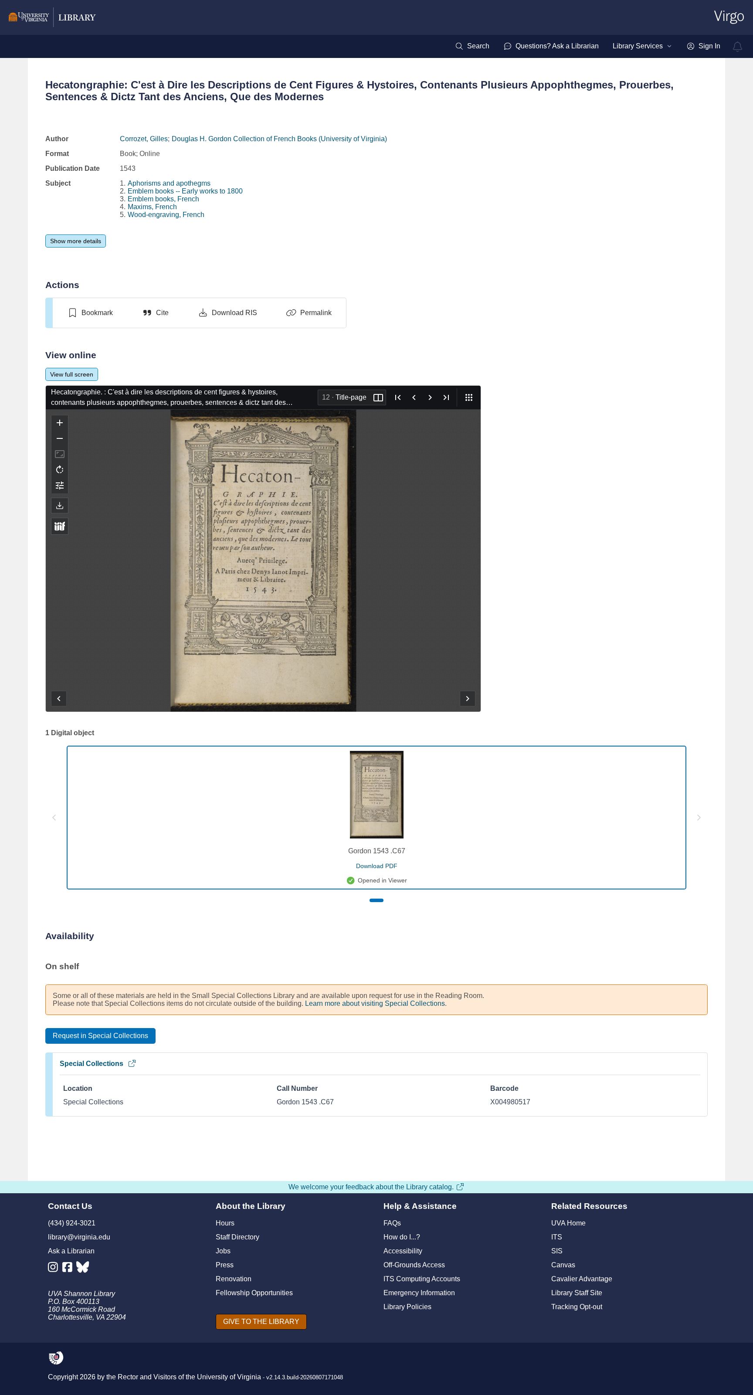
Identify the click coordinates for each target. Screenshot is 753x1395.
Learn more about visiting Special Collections (375, 1003)
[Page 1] (376, 900)
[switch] (90, 313)
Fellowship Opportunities (254, 1293)
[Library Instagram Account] (55, 1269)
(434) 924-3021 (71, 1223)
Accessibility (402, 1251)
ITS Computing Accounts (421, 1279)
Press (225, 1265)
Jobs (223, 1251)
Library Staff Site (576, 1293)
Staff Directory (237, 1237)
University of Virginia (229, 1377)
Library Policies (407, 1306)
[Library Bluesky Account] (83, 1269)
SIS (557, 1251)
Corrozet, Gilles (144, 139)
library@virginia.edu (79, 1237)
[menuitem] (472, 46)
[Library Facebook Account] (69, 1269)
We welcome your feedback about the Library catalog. (371, 1187)
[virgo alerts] (737, 46)
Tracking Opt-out (576, 1306)
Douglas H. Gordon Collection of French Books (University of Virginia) (279, 139)
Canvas (563, 1265)
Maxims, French (152, 206)
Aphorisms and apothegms (169, 183)
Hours (225, 1223)
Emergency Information (419, 1293)
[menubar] (588, 46)
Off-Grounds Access (414, 1265)
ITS (556, 1237)
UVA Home (568, 1223)
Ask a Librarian (71, 1251)
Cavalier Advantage (581, 1279)
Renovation (233, 1279)
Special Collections (91, 1063)
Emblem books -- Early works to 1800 (185, 191)
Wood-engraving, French (166, 214)
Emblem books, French (163, 199)
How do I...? (401, 1237)
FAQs (392, 1223)
